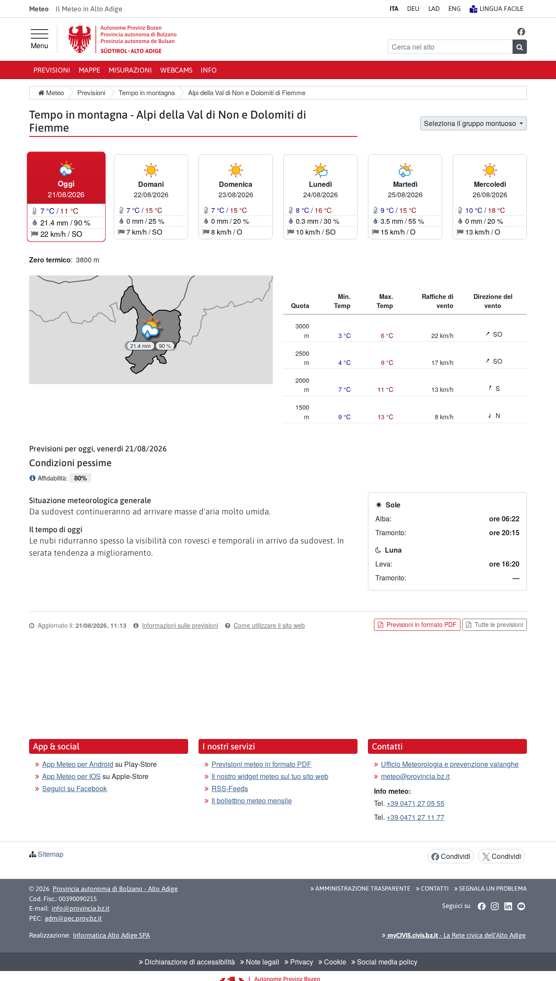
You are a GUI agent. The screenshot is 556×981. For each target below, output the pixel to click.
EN (454, 8)
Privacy (300, 962)
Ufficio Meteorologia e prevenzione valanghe (450, 764)
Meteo (54, 92)
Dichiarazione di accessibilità (189, 962)
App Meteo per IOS (71, 776)
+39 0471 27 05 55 (415, 803)
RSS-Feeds (230, 788)
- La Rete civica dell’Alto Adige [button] (456, 935)
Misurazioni (130, 70)
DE (413, 8)
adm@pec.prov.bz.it (73, 918)
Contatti (434, 888)
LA (434, 8)
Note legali (261, 962)
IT (394, 8)
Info (209, 70)
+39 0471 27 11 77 (415, 817)
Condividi (454, 856)
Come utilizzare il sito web (269, 625)
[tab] (66, 197)
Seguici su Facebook (74, 788)
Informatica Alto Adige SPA (111, 935)
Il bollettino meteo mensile (252, 800)
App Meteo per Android (77, 764)
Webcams (176, 70)
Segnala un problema (492, 888)
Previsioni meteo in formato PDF (261, 764)
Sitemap (50, 854)
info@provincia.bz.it (80, 908)
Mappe (89, 70)
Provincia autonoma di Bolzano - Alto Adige (115, 888)
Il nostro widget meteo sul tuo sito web (270, 776)
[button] (521, 31)
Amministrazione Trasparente (362, 888)
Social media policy (386, 962)
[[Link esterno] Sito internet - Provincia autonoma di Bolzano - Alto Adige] (122, 39)
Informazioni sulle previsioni (180, 625)
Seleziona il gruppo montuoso (471, 123)
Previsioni (51, 70)
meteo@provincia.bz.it (415, 776)
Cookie (334, 962)
